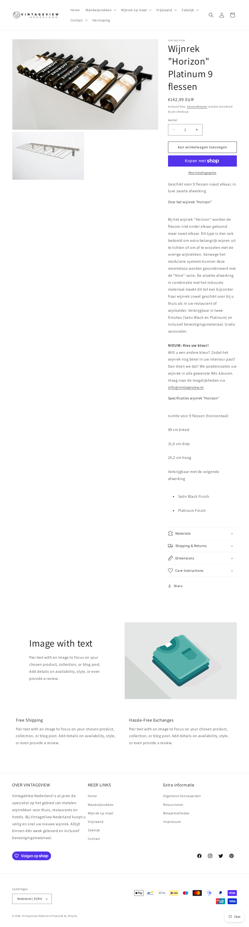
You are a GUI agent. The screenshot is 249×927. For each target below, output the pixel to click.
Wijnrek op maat (101, 813)
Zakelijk (94, 830)
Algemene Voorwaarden (182, 796)
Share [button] (178, 586)
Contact (94, 838)
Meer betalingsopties (202, 172)
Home (92, 796)
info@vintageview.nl (186, 387)
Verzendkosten (197, 106)
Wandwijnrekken (101, 804)
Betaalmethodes (176, 813)
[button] (100, 10)
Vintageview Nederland (37, 916)
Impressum (172, 821)
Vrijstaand (96, 821)
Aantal (172, 120)
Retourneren (173, 804)
